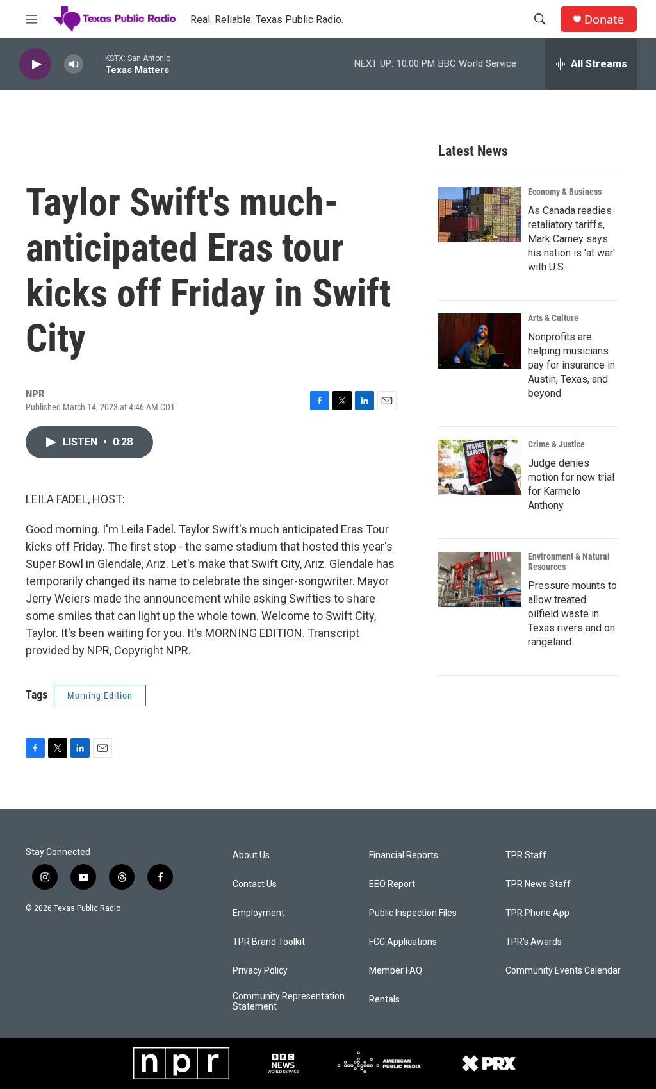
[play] (35, 64)
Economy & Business (565, 192)
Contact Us (255, 884)
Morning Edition (100, 695)
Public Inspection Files (413, 913)
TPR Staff (525, 855)
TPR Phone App (537, 913)
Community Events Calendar (563, 971)
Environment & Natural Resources (569, 561)
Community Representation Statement (289, 1001)
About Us (251, 855)
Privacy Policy (260, 971)
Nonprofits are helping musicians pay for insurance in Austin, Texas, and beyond (571, 365)
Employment (258, 913)
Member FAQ (395, 971)
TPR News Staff (538, 884)
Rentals (384, 999)
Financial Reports (403, 855)
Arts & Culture (553, 318)
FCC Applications (403, 942)
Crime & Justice (556, 444)
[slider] (94, 64)
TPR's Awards (533, 942)
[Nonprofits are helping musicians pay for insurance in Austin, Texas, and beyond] (479, 341)
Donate (604, 19)
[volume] (74, 64)
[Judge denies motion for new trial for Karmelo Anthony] (479, 467)
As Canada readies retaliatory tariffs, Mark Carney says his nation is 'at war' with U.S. (571, 238)
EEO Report (392, 884)
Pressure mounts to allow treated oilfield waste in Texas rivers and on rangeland (572, 613)
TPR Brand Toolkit (269, 942)
